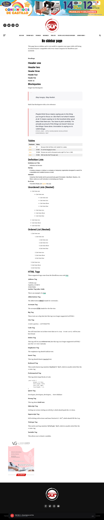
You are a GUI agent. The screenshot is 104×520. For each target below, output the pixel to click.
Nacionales (46, 35)
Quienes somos (81, 35)
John (30, 149)
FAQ (67, 275)
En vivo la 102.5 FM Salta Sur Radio (66, 35)
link (44, 293)
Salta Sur (21, 35)
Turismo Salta (29, 35)
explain (44, 184)
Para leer (53, 35)
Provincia (38, 35)
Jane (30, 147)
